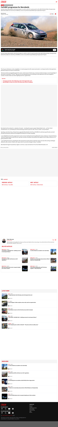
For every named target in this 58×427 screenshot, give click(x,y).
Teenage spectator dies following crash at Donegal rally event (17, 81)
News (12, 5)
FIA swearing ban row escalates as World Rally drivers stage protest (21, 380)
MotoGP (9, 323)
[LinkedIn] (13, 409)
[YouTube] (9, 409)
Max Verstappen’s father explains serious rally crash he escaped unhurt (22, 302)
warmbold (5, 179)
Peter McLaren (3, 13)
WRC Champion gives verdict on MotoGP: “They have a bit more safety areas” (23, 324)
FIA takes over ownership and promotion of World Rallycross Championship (40, 259)
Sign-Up (30, 412)
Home (2, 5)
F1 (8, 301)
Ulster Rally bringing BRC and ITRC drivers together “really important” (38, 268)
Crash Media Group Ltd (7, 415)
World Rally (7, 5)
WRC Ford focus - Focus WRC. (7, 184)
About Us (31, 405)
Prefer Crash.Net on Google (10, 49)
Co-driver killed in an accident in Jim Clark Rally (39, 250)
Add (54, 50)
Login (30, 411)
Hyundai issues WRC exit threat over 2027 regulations (10, 259)
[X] (6, 409)
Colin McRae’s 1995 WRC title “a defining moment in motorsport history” (11, 251)
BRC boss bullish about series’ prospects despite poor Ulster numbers (11, 268)
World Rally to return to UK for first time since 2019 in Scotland (18, 82)
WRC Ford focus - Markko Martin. (36, 184)
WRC (9, 293)
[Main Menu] (56, 1)
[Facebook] (2, 409)
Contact (30, 406)
